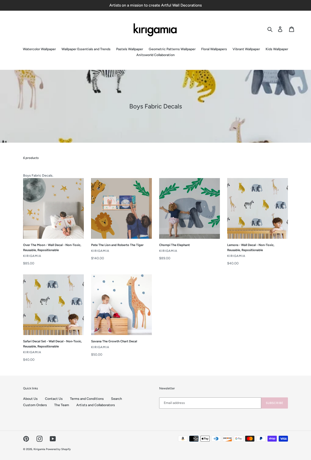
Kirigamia (40, 449)
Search (116, 399)
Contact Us (54, 399)
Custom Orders (35, 405)
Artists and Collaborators (95, 405)
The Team (61, 405)
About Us (30, 399)
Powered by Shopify (58, 449)
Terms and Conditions (87, 399)
